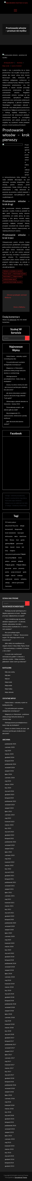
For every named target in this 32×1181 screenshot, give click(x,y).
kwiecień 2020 (9, 943)
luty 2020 (8, 950)
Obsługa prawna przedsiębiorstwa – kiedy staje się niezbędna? (14, 378)
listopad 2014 (9, 1163)
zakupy (7, 582)
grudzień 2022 (9, 835)
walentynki (8, 579)
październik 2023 (10, 801)
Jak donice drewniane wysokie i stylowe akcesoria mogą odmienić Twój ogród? (15, 395)
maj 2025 (8, 750)
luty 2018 (8, 1031)
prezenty (21, 568)
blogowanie (18, 529)
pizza (15, 568)
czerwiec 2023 (10, 815)
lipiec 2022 (8, 852)
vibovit (13, 575)
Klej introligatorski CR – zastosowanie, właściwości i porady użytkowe (15, 415)
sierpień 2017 (9, 1051)
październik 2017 (10, 1044)
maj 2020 (8, 940)
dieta (16, 536)
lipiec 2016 (8, 1095)
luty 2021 (8, 909)
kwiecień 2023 (9, 821)
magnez (12, 550)
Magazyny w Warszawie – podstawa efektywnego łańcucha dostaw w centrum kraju (15, 370)
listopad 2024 (9, 761)
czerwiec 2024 (10, 778)
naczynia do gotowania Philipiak (15, 554)
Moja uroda (5, 66)
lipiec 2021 (8, 892)
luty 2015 (8, 1152)
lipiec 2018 (8, 1014)
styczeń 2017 (9, 1075)
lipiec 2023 (8, 811)
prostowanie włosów (19, 273)
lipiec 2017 (8, 1054)
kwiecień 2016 (9, 1105)
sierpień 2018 (9, 1011)
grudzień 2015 (9, 1119)
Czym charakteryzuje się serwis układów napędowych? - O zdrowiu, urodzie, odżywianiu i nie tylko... (14, 621)
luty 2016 (8, 1112)
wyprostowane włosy (9, 279)
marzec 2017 (9, 1068)
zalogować (12, 320)
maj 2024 (8, 781)
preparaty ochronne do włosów (12, 271)
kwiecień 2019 (9, 984)
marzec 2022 (9, 865)
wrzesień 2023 (10, 805)
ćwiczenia (8, 586)
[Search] (27, 338)
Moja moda (8, 682)
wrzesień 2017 (10, 1048)
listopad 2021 (9, 879)
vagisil (7, 575)
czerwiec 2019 (10, 977)
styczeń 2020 (9, 953)
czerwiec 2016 (10, 1098)
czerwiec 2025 (10, 747)
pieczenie (8, 568)
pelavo (7, 561)
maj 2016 (8, 1102)
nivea (20, 558)
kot (23, 547)
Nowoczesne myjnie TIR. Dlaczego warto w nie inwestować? (15, 637)
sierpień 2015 (9, 1132)
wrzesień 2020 (10, 926)
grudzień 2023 (9, 794)
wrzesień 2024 (10, 767)
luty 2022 (8, 869)
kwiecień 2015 (9, 1146)
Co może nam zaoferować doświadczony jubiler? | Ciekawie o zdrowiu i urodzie (13, 656)
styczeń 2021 (9, 913)
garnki (22, 540)
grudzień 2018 (9, 997)
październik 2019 (10, 963)
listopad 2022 (9, 838)
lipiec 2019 (8, 973)
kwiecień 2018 (9, 1024)
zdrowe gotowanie (18, 582)
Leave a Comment (17, 66)
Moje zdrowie (9, 692)
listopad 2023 (9, 798)
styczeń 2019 (9, 994)
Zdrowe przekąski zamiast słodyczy (16, 296)
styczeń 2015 (9, 1156)
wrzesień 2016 (10, 1088)
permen (13, 561)
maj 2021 (8, 899)
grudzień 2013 (9, 1166)
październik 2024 (10, 764)
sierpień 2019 (9, 970)
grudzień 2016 (9, 1078)
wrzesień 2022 (10, 845)
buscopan (21, 533)
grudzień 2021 (9, 875)
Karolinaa (19, 62)
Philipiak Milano (21, 565)
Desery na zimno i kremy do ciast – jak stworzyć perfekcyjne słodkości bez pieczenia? (15, 387)
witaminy (24, 579)
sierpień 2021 (9, 889)
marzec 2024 (9, 784)
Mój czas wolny (10, 672)
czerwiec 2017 (10, 1058)
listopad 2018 (9, 1000)
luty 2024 (8, 788)
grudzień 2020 (9, 916)
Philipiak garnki (9, 565)
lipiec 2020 (8, 933)
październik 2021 (10, 882)
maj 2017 (8, 1061)
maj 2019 (8, 980)
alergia (22, 526)
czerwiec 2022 (10, 855)
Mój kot (7, 679)
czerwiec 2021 (10, 896)
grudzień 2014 (9, 1159)
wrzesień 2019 (10, 967)
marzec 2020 (9, 946)
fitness (12, 540)
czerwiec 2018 (10, 1017)
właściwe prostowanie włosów (12, 282)
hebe (6, 547)
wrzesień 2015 (10, 1129)
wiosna (16, 579)
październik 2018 (10, 1004)
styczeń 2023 (9, 832)
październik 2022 (10, 842)
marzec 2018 (9, 1027)
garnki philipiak (9, 543)
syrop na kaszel (16, 572)
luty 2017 (8, 1071)
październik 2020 (10, 923)
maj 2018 (8, 1021)
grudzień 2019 (9, 957)
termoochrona (17, 276)
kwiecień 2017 (9, 1065)
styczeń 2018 (9, 1034)
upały (24, 572)
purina (7, 572)
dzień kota (23, 536)
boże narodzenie (10, 533)
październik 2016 (10, 1085)
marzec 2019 (9, 987)
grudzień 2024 (9, 757)
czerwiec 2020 (10, 936)
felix (6, 540)
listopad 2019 (9, 960)
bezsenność (9, 529)
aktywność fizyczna (11, 526)
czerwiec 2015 (10, 1139)
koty (6, 550)
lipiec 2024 (8, 774)
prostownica (7, 276)
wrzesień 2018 (10, 1007)
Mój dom (7, 675)
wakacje (20, 575)
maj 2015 (8, 1142)
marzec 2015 (9, 1149)
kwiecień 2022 (9, 862)
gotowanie (19, 543)
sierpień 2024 (9, 771)
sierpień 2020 (9, 930)
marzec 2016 (9, 1109)
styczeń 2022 (9, 872)
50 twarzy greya (10, 522)
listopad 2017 (9, 1041)
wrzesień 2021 (10, 886)
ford (17, 540)
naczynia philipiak (10, 558)
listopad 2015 (9, 1122)
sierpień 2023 (9, 808)
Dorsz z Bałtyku (19, 307)
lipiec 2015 (8, 1136)
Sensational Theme (21, 1177)
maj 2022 (8, 859)
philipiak (20, 561)
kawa (18, 547)
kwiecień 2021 (9, 902)
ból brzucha (8, 536)
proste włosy (7, 273)
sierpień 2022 (9, 848)
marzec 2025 (9, 754)
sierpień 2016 (9, 1092)
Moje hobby (8, 689)
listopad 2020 (9, 919)
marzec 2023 (9, 825)
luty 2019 (8, 990)
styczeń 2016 (9, 1115)
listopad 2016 (9, 1082)
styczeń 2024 (9, 791)
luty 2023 (8, 828)
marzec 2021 (9, 906)
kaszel (12, 547)
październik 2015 (10, 1125)
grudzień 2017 (9, 1038)
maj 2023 (8, 818)
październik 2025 (10, 744)
